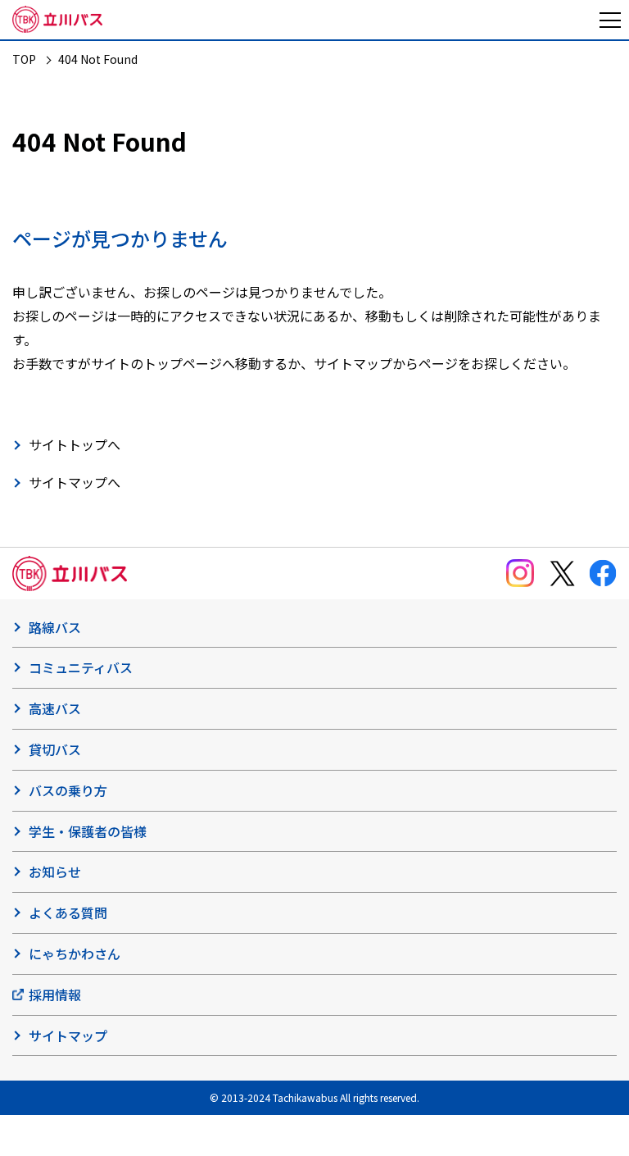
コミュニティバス (81, 667)
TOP (24, 59)
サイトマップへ (74, 482)
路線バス (55, 627)
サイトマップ (68, 1035)
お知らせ (55, 871)
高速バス (55, 708)
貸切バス (55, 749)
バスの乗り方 (68, 790)
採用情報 (55, 994)
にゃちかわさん (74, 953)
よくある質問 (68, 912)
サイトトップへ (74, 444)
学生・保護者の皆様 (88, 831)
